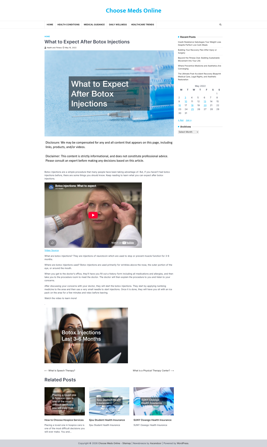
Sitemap (126, 443)
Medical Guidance (94, 24)
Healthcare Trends (142, 24)
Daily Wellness (118, 24)
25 (192, 109)
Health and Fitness (54, 48)
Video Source (51, 250)
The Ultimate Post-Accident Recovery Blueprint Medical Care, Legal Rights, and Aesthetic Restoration (199, 76)
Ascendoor (155, 443)
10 (186, 101)
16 (179, 105)
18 (192, 105)
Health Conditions (68, 24)
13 (205, 101)
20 (205, 105)
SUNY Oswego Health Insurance (152, 419)
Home (50, 24)
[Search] (220, 25)
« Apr (181, 120)
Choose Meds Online (133, 10)
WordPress (182, 443)
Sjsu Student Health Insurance (107, 419)
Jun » (188, 120)
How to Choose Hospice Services (64, 419)
